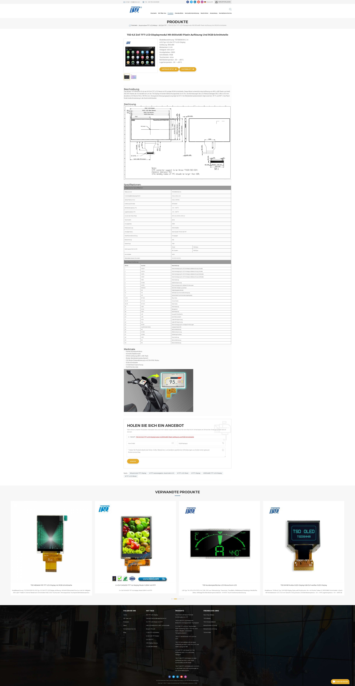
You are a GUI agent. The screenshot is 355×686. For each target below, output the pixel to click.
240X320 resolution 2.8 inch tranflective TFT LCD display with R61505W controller (303, 585)
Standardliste (179, 13)
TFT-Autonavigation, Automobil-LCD (162, 473)
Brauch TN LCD (150, 629)
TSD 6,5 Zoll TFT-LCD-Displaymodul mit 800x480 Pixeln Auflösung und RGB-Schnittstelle (165, 437)
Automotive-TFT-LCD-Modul (148, 25)
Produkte (170, 13)
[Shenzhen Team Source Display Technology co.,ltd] (135, 10)
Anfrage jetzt (168, 69)
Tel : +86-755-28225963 (152, 2)
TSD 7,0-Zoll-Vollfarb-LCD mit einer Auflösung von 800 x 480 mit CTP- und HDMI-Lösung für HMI (187, 644)
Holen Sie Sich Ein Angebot (342, 682)
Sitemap (160, 683)
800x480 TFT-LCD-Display (213, 473)
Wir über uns (162, 13)
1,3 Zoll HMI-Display (151, 646)
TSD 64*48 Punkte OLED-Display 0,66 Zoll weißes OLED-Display (135, 585)
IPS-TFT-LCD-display (152, 615)
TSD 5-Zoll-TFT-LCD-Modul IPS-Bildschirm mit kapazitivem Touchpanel (187, 622)
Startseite (154, 13)
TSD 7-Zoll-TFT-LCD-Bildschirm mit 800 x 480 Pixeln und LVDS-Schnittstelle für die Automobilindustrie (187, 668)
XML (165, 683)
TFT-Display (196, 473)
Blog (124, 632)
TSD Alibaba (207, 618)
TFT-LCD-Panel (183, 473)
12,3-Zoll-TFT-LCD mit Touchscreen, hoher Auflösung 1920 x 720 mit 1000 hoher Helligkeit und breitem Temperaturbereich (186, 630)
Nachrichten (204, 13)
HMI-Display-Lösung (152, 643)
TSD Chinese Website (209, 622)
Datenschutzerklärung (173, 683)
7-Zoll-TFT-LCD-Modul (152, 632)
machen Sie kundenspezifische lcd (156, 618)
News (125, 625)
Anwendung (213, 13)
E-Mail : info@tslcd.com (133, 2)
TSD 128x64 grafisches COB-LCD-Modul (219, 585)
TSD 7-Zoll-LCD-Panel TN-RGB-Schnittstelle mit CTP (184, 616)
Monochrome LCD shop (210, 625)
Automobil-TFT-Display (138, 473)
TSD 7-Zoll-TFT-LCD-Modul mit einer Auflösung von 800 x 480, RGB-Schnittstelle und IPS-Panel (186, 660)
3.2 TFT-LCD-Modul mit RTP (154, 622)
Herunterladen (224, 2)
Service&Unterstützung (192, 13)
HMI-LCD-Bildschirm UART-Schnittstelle (157, 625)
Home (125, 615)
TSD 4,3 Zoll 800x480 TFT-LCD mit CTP (185, 637)
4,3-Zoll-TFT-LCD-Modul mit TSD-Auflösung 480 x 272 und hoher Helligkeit (185, 652)
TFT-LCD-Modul (131, 476)
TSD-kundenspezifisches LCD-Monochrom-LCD (51, 585)
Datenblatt (187, 69)
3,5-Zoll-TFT (149, 639)
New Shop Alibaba (208, 615)
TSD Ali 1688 (207, 632)
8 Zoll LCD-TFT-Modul (152, 636)
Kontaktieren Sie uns (225, 13)
